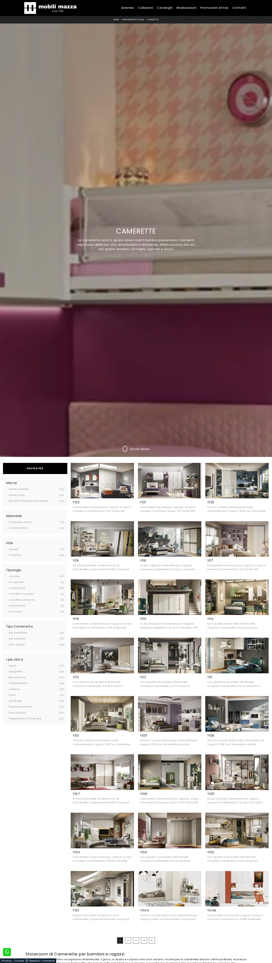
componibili (17, 588)
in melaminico (18, 528)
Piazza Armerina (20, 707)
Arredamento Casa (133, 19)
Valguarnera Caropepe (25, 718)
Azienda (127, 8)
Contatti (239, 8)
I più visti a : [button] (15, 659)
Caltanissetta (18, 683)
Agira (12, 666)
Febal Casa (16, 495)
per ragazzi (17, 644)
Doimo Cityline (19, 489)
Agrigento (16, 671)
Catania (14, 689)
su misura (15, 611)
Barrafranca (17, 677)
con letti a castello (21, 594)
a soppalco (17, 582)
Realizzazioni (187, 8)
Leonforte (15, 701)
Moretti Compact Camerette (28, 501)
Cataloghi (165, 8)
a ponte (14, 576)
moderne (15, 555)
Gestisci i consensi (42, 961)
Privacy (6, 961)
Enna (12, 695)
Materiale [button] (14, 516)
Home (116, 19)
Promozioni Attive (214, 8)
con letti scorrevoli (21, 600)
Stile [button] (9, 543)
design (13, 549)
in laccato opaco (20, 522)
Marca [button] (11, 483)
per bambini (17, 638)
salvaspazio (17, 605)
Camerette (153, 19)
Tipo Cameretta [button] (19, 626)
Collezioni (145, 8)
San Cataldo (17, 713)
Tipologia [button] (13, 570)
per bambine (18, 633)
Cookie (19, 961)
